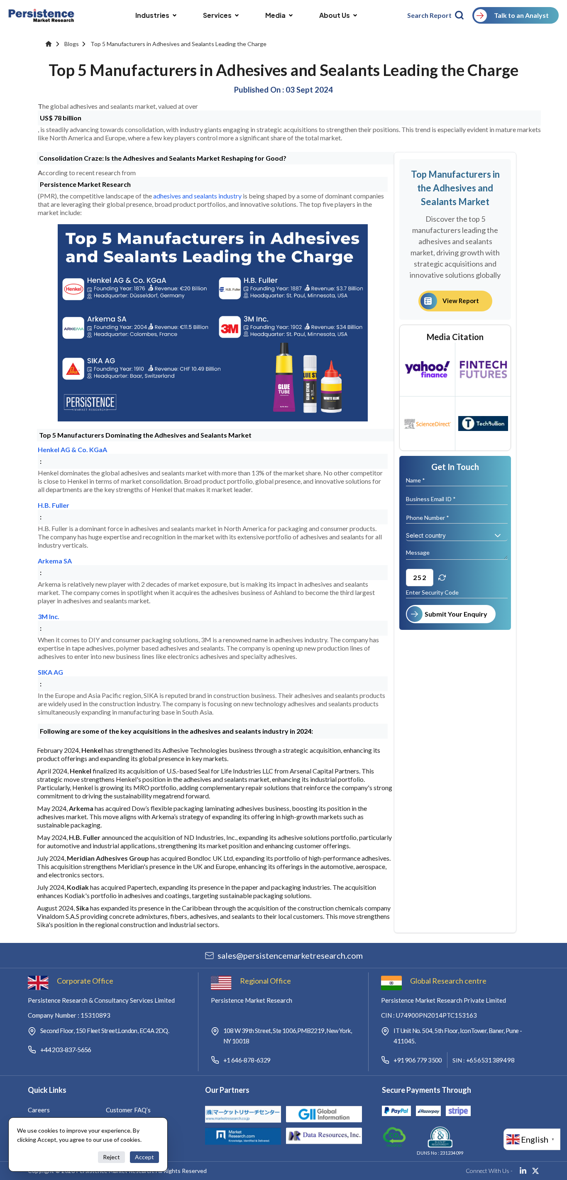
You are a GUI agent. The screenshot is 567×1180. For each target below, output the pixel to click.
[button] (498, 535)
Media (275, 15)
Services (217, 15)
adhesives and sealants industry (197, 196)
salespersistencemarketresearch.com (290, 955)
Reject (111, 1156)
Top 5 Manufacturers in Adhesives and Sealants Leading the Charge (178, 43)
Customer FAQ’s (128, 1110)
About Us (334, 15)
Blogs (71, 43)
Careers (39, 1110)
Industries (152, 15)
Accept (144, 1156)
